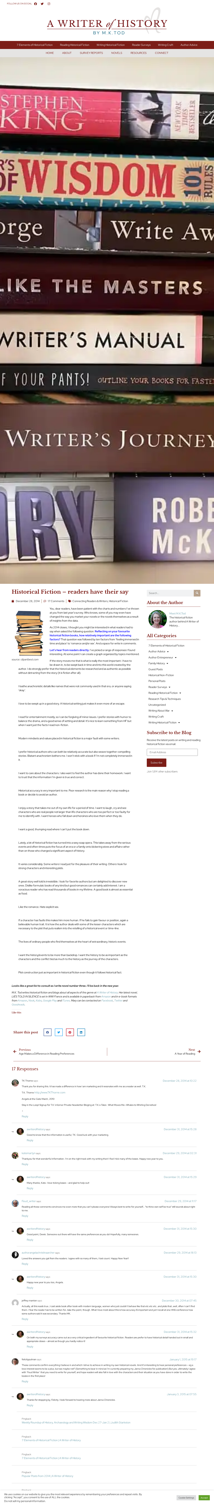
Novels (116, 53)
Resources (139, 53)
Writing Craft (165, 45)
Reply (25, 1116)
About (67, 53)
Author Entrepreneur (160, 657)
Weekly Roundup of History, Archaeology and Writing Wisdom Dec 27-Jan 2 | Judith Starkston (76, 1422)
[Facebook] (35, 4)
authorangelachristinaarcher (38, 1252)
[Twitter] (42, 4)
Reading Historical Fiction (74, 45)
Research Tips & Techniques (164, 699)
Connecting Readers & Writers (90, 601)
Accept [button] (204, 1497)
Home (50, 53)
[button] (47, 1032)
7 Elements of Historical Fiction (35, 45)
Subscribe (156, 762)
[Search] (197, 593)
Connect (161, 53)
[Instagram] (49, 4)
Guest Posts (155, 669)
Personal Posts (156, 681)
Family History (156, 663)
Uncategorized (157, 705)
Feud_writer (29, 1201)
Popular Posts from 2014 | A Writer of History (47, 1476)
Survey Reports (91, 53)
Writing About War (159, 710)
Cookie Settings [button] (186, 1497)
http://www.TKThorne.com (49, 1092)
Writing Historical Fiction (111, 45)
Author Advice (189, 45)
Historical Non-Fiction (161, 675)
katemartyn (28, 1153)
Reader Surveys (141, 45)
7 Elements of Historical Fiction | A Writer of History (51, 1440)
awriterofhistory (36, 1129)
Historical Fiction (118, 601)
